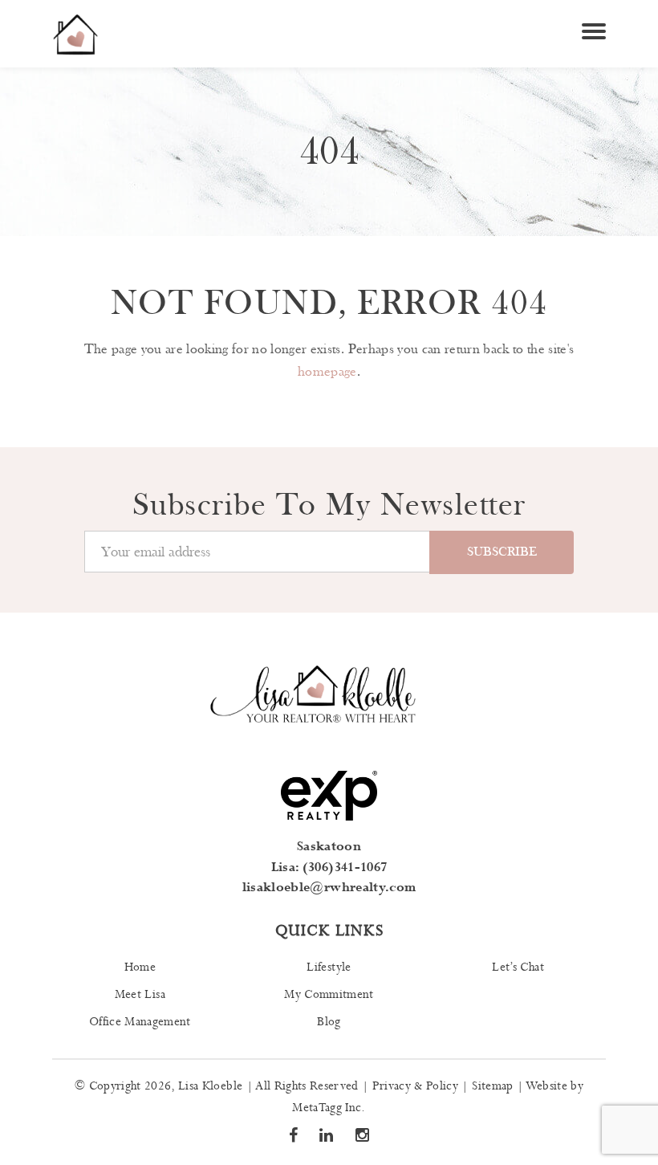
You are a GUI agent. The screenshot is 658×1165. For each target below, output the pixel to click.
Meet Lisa (140, 995)
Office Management (140, 1022)
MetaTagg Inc (326, 1108)
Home (140, 967)
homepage (327, 372)
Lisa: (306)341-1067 (329, 867)
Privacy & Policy (415, 1086)
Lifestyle (329, 967)
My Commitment (328, 995)
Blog (328, 1022)
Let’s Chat (517, 967)
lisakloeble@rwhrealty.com (329, 887)
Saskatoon (329, 846)
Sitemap (492, 1086)
